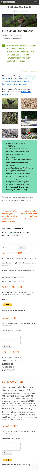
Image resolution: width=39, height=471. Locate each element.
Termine (26, 414)
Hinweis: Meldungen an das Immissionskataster (16, 270)
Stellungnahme (16, 414)
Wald (35, 417)
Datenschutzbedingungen (19, 323)
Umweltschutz (12, 417)
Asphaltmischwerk (11, 361)
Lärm (34, 405)
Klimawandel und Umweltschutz (11, 406)
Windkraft (11, 419)
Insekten (13, 401)
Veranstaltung (24, 417)
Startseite (5, 200)
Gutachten (16, 398)
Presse (30, 197)
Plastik (35, 409)
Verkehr (31, 417)
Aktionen (7, 387)
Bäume (19, 393)
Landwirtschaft (26, 406)
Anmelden (25, 464)
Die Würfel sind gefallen (9, 277)
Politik (4, 412)
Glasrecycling (9, 398)
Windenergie (8, 367)
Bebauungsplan (15, 200)
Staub (28, 411)
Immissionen (8, 364)
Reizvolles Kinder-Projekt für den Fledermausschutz (18, 263)
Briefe (13, 393)
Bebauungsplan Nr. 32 (16, 390)
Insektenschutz (22, 401)
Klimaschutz (19, 403)
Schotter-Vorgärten (26, 200)
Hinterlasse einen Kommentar (12, 38)
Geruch (17, 396)
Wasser (4, 420)
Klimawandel (30, 403)
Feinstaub (10, 396)
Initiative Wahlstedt (19, 7)
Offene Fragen (29, 409)
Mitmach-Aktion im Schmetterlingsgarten (14, 258)
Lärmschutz (6, 409)
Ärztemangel (19, 420)
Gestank (22, 396)
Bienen (32, 391)
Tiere (31, 415)
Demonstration (26, 393)
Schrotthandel (21, 412)
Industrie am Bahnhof (12, 358)
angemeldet (13, 232)
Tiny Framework (15, 464)
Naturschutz (8, 370)
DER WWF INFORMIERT (9, 282)
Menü (36, 2)
